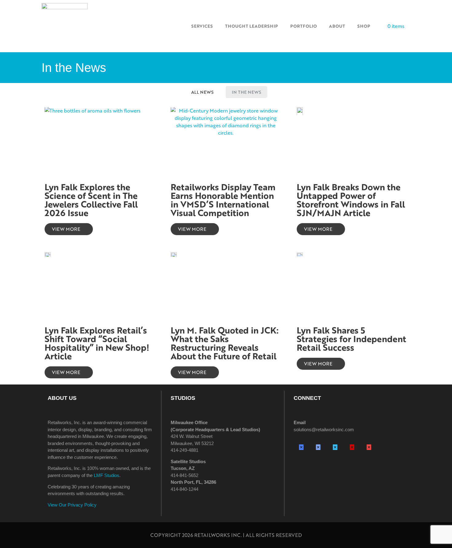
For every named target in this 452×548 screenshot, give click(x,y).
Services (202, 26)
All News (202, 92)
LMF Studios (106, 475)
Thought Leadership (251, 26)
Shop (363, 26)
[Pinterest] (352, 447)
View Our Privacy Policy (72, 504)
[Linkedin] (335, 447)
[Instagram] (318, 447)
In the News (246, 92)
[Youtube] (369, 447)
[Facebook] (301, 447)
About (337, 26)
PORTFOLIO (303, 26)
